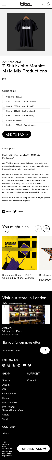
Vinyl (5, 418)
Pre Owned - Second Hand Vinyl (13, 408)
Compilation (9, 393)
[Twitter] (29, 365)
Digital (5, 397)
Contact (31, 380)
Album (6, 384)
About (5, 433)
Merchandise (9, 402)
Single (5, 414)
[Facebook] (14, 365)
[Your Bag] (48, 4)
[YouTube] (24, 365)
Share (8, 211)
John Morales (20, 154)
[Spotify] (3, 365)
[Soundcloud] (18, 365)
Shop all (6, 380)
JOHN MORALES (12, 61)
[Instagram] (9, 365)
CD (4, 389)
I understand (31, 449)
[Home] (26, 5)
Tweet (20, 211)
